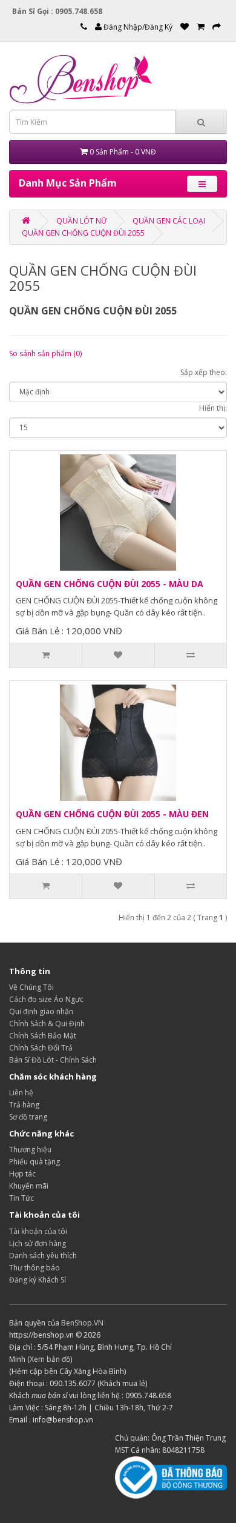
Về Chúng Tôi (31, 987)
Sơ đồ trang (28, 1117)
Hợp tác (22, 1174)
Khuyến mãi (28, 1186)
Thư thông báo (34, 1268)
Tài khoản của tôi (38, 1231)
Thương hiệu (30, 1149)
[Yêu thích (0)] (184, 27)
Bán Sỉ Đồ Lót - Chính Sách (53, 1060)
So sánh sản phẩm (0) (45, 353)
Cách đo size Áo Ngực (46, 999)
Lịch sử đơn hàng (37, 1243)
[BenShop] (26, 221)
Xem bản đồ (50, 1359)
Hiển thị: (213, 408)
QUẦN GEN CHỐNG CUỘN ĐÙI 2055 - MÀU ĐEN (112, 814)
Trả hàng (24, 1105)
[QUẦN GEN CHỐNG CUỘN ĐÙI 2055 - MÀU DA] (118, 512)
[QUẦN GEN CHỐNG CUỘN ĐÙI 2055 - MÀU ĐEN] (118, 742)
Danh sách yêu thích (43, 1255)
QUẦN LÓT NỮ (81, 221)
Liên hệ (21, 1092)
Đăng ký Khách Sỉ (37, 1280)
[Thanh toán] (216, 27)
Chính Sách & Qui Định (47, 1023)
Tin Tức (21, 1198)
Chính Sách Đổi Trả (41, 1048)
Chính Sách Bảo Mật (42, 1035)
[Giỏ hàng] (201, 27)
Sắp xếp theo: (203, 372)
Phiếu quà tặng (34, 1161)
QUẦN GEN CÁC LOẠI (169, 221)
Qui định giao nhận (41, 1011)
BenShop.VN (82, 1323)
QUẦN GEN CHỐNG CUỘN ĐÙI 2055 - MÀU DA (109, 583)
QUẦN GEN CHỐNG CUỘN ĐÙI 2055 (83, 233)
